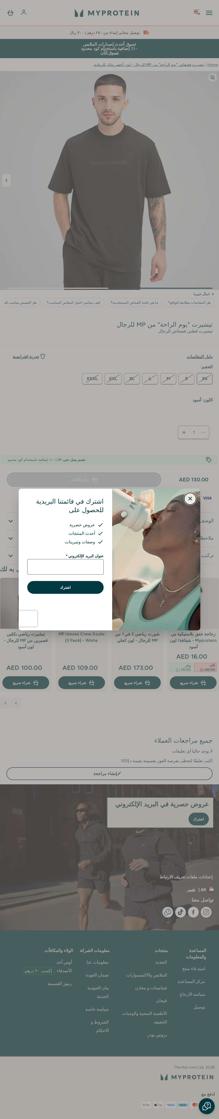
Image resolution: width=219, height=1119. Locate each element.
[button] (206, 1106)
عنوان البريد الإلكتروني (85, 556)
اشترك (65, 587)
